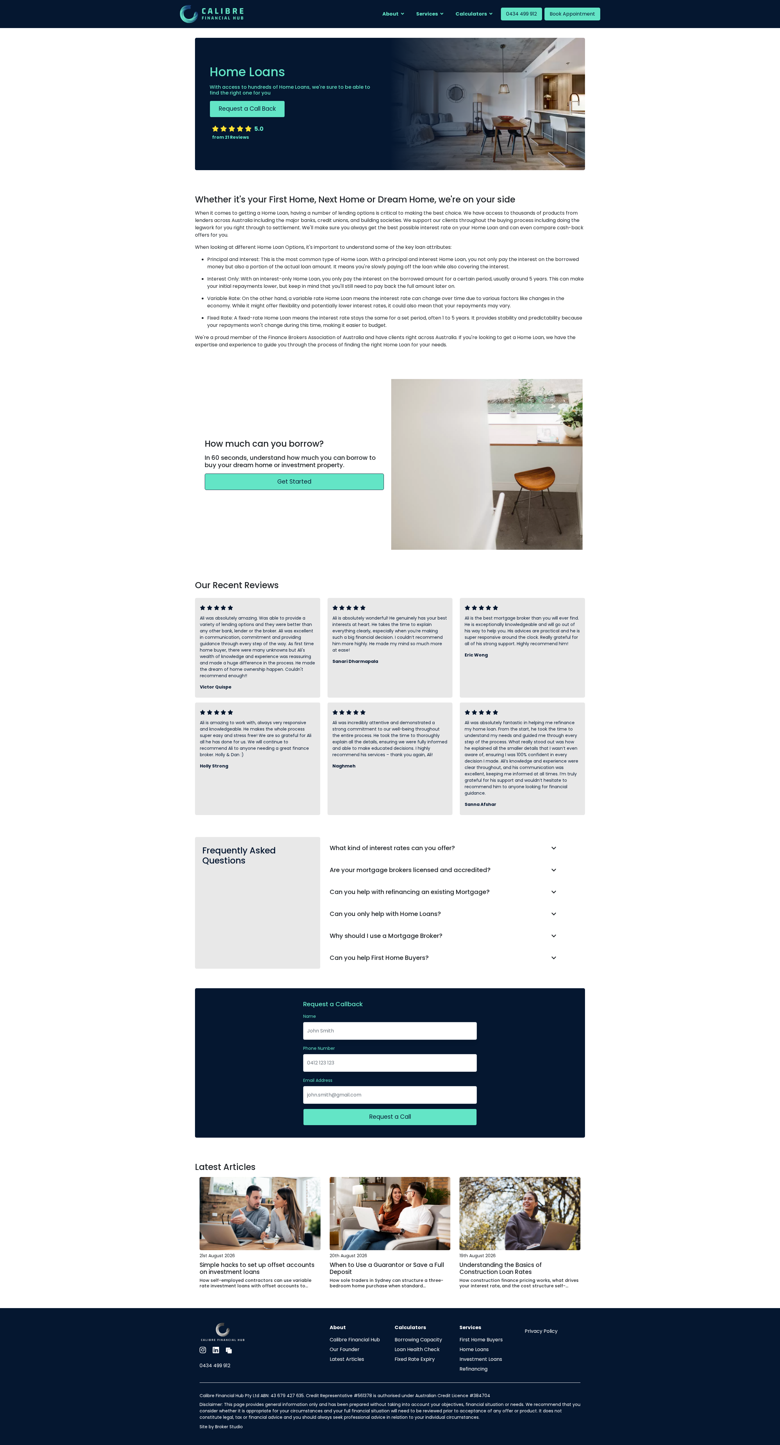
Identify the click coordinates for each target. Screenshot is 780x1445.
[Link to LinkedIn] (217, 1350)
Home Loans (474, 1349)
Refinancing (473, 1368)
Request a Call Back (247, 109)
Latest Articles (347, 1359)
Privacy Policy (541, 1331)
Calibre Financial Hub (355, 1339)
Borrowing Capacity (418, 1339)
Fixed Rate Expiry (415, 1359)
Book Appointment (572, 13)
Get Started (294, 481)
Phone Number (319, 1048)
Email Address (317, 1080)
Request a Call (390, 1117)
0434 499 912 (521, 13)
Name (309, 1016)
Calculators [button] (471, 13)
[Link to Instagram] (204, 1350)
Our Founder (345, 1349)
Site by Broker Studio (221, 1427)
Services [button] (427, 13)
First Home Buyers (481, 1339)
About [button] (390, 13)
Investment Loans (480, 1359)
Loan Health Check (417, 1349)
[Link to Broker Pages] (229, 1350)
